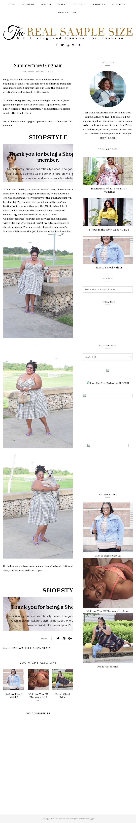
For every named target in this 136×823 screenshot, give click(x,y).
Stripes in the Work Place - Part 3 (109, 229)
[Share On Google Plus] (70, 638)
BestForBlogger (88, 819)
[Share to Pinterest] (64, 638)
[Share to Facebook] (51, 638)
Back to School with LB (109, 267)
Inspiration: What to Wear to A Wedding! (109, 190)
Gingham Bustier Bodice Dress (38, 189)
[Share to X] (58, 638)
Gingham (17, 648)
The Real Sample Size (38, 648)
